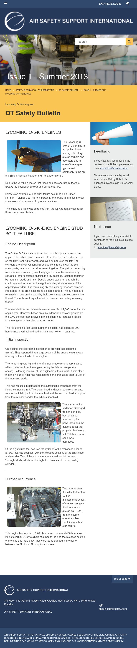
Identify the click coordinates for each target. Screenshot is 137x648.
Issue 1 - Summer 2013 (94, 89)
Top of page (121, 578)
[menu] (5, 4)
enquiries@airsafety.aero (114, 168)
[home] (68, 21)
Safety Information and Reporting (35, 89)
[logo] (36, 590)
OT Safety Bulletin (69, 89)
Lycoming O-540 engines (18, 93)
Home (8, 89)
